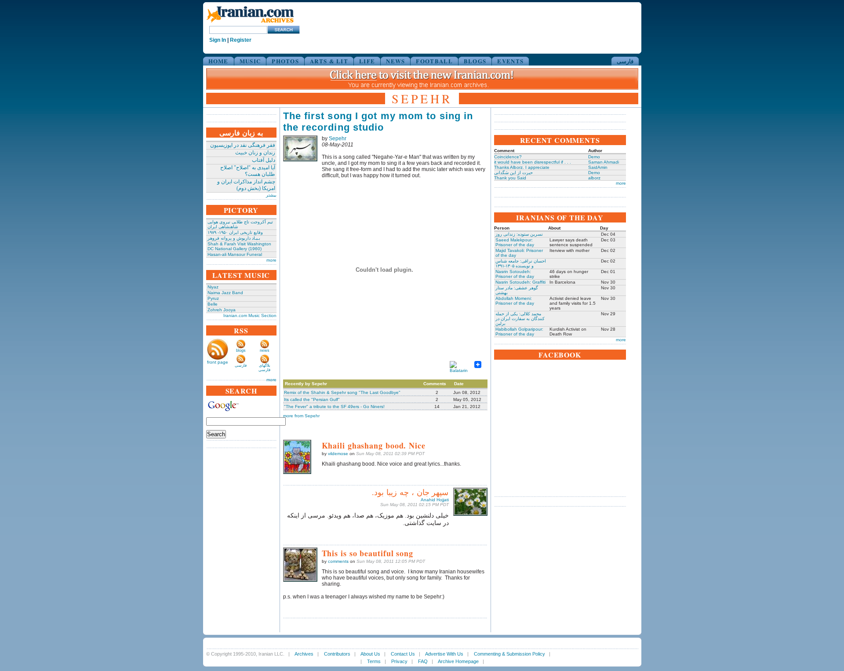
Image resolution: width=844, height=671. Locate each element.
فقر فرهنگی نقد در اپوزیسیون (242, 145)
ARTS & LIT (329, 61)
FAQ (423, 661)
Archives (304, 653)
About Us (370, 653)
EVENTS (510, 61)
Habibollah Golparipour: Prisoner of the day (519, 331)
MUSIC (250, 61)
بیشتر (271, 195)
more (271, 260)
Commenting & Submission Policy (509, 653)
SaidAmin (598, 167)
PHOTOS (285, 61)
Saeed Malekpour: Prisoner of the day (514, 242)
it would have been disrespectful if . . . (532, 162)
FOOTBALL (434, 61)
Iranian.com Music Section (249, 315)
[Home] (250, 23)
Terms (374, 661)
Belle (212, 304)
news (264, 350)
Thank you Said (510, 177)
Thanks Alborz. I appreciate (521, 167)
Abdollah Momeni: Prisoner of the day (514, 301)
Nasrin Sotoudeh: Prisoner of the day (514, 274)
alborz (594, 177)
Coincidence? (508, 156)
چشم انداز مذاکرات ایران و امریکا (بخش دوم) (246, 185)
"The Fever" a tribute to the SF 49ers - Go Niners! (334, 406)
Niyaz (212, 286)
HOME (218, 61)
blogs (241, 350)
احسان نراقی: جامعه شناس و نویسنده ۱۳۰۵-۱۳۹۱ (520, 263)
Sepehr (337, 138)
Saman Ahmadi (603, 162)
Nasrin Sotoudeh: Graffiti (520, 282)
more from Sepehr (301, 415)
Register (240, 40)
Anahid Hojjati (435, 499)
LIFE (367, 61)
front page (217, 362)
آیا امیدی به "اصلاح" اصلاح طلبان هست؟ (247, 170)
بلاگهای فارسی (264, 367)
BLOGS (475, 61)
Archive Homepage (458, 661)
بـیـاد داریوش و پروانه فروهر (233, 238)
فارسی (625, 61)
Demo (594, 156)
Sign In (217, 40)
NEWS (395, 61)
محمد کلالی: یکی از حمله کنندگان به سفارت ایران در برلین (520, 318)
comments (338, 561)
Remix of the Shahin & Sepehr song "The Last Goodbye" (342, 392)
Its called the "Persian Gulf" (312, 399)
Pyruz (213, 298)
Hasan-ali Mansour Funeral (234, 254)
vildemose (338, 453)
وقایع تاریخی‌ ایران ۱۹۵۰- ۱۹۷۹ (235, 232)
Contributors (337, 653)
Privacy (399, 661)
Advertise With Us (444, 653)
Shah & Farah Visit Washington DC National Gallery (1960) (239, 246)
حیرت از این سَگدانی (513, 172)
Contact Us (403, 653)
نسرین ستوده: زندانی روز (519, 234)
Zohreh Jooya (221, 309)
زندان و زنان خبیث (255, 153)
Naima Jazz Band (225, 292)
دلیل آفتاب (263, 160)
